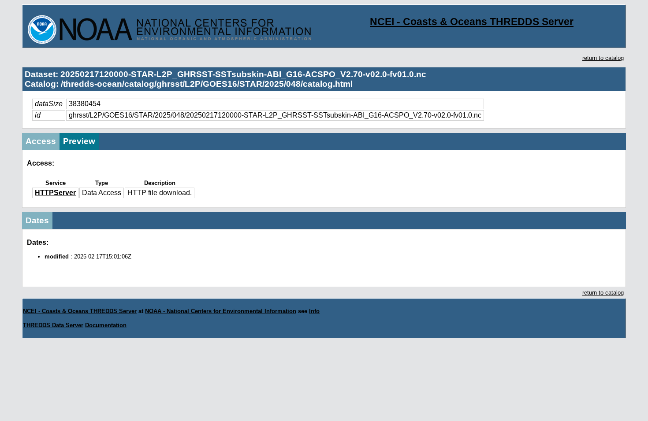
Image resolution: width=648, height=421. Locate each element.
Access (41, 141)
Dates (37, 220)
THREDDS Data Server (53, 325)
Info (314, 311)
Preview (79, 141)
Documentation (106, 325)
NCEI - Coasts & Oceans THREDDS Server (472, 21)
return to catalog (603, 58)
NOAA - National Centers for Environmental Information (220, 311)
